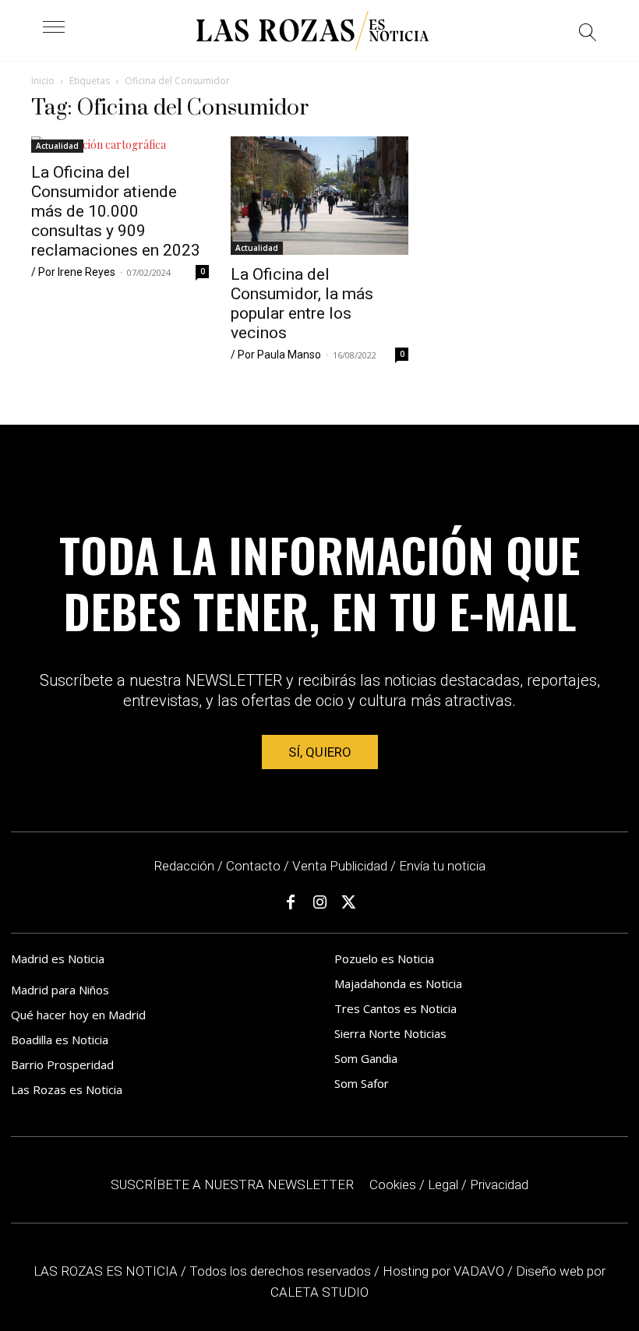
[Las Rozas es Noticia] (312, 30)
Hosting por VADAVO (443, 1271)
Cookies (392, 1184)
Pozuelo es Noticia (384, 958)
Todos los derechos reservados (281, 1271)
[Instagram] (319, 902)
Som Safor (361, 1083)
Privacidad (499, 1184)
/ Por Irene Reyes (73, 272)
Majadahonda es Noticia (398, 983)
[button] (588, 34)
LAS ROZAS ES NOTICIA (107, 1271)
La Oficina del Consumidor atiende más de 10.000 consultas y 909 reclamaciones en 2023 (115, 211)
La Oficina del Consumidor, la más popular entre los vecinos (302, 303)
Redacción (184, 866)
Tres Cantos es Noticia (395, 1008)
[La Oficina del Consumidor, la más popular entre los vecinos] (319, 195)
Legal (443, 1184)
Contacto (253, 866)
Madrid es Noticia (57, 958)
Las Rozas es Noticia (66, 1089)
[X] (348, 902)
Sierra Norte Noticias (390, 1033)
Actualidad (57, 145)
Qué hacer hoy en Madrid (78, 1014)
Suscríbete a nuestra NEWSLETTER (232, 1184)
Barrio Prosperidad (62, 1064)
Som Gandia (365, 1058)
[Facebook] (290, 902)
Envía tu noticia (442, 866)
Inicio (43, 80)
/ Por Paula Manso (276, 354)
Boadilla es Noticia (59, 1039)
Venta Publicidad (341, 866)
